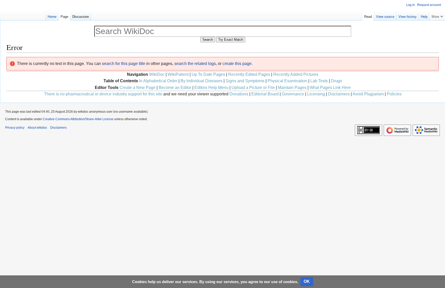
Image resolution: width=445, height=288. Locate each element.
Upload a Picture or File (253, 87)
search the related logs (195, 63)
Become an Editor (175, 87)
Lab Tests (319, 81)
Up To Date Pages (208, 74)
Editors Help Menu (211, 87)
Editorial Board (265, 94)
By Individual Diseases (201, 81)
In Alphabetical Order (158, 81)
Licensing (316, 94)
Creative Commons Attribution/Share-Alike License (78, 119)
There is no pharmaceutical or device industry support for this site (103, 94)
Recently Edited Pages (249, 74)
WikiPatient (178, 74)
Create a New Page (137, 87)
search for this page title (123, 63)
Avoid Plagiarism (368, 94)
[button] (437, 15)
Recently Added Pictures (295, 74)
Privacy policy (14, 127)
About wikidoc (37, 127)
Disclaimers (339, 94)
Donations (238, 94)
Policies (394, 94)
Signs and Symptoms (245, 81)
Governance (293, 94)
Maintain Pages (292, 87)
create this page (237, 63)
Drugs (336, 81)
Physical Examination (287, 81)
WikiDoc (157, 74)
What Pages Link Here (330, 87)
